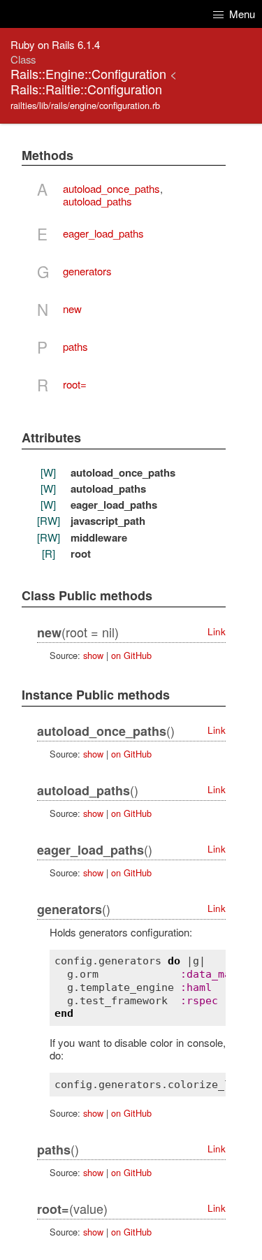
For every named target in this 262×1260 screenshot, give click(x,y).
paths (75, 346)
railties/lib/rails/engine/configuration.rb (85, 105)
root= (75, 384)
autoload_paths (97, 201)
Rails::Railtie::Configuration (86, 89)
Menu (240, 13)
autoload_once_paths (111, 188)
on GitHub (131, 655)
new (72, 308)
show (93, 655)
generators (87, 270)
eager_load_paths (103, 233)
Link (217, 631)
